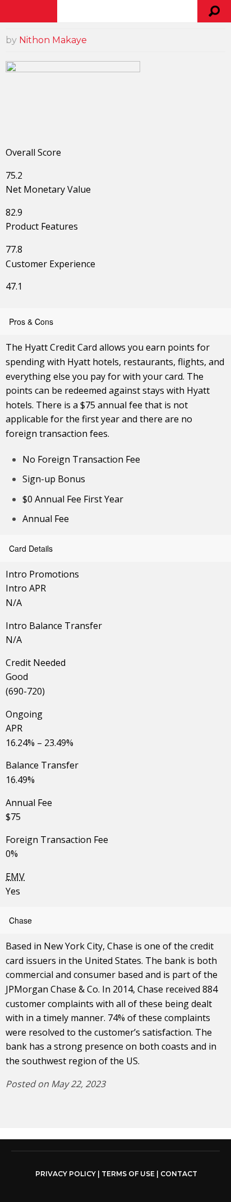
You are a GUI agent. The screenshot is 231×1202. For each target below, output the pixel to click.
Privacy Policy (65, 1174)
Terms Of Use (128, 1174)
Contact (178, 1174)
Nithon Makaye (53, 40)
